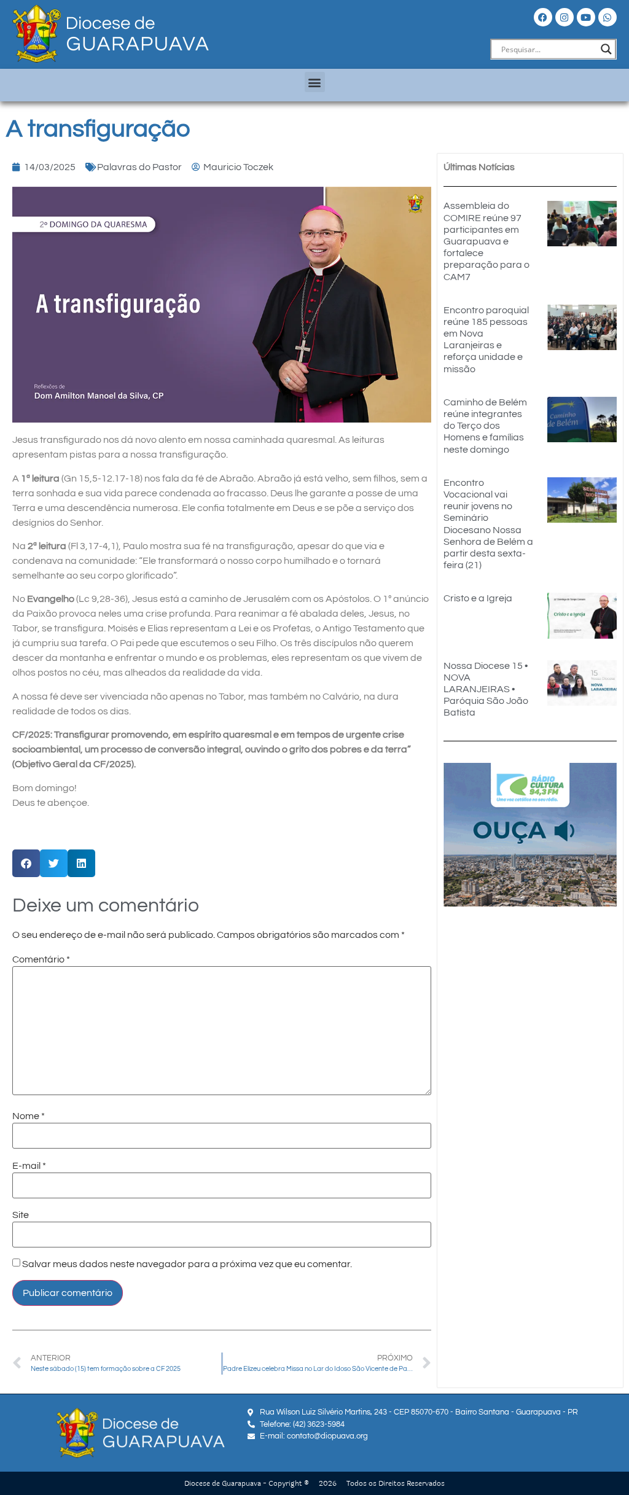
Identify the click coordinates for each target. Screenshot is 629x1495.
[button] (315, 82)
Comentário (41, 959)
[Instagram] (564, 17)
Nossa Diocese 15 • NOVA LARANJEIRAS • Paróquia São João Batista (485, 689)
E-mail (29, 1166)
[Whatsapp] (607, 17)
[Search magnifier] (606, 49)
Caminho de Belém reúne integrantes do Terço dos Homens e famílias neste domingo (485, 426)
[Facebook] (543, 17)
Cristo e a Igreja (477, 598)
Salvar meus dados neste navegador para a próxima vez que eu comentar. (187, 1264)
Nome (28, 1116)
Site (20, 1215)
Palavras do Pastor (139, 167)
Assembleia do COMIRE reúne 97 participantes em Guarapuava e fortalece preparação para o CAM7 (486, 241)
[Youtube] (586, 17)
